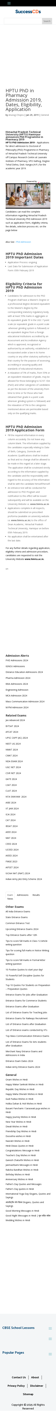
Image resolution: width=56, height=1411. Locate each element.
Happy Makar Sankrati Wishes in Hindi (24, 1084)
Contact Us (19, 1377)
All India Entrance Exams (18, 911)
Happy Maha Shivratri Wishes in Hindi (24, 1094)
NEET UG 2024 (13, 743)
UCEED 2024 (12, 849)
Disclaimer (36, 1386)
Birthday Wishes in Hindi (18, 1174)
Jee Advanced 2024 (15, 720)
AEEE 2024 (11, 832)
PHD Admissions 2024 (17, 660)
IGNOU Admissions (15, 666)
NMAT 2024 (12, 749)
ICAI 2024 (11, 814)
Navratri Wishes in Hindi (17, 1140)
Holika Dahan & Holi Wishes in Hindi (24, 1103)
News (10, 898)
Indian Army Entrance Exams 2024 (23, 1066)
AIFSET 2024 (12, 867)
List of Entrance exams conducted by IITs (26, 1030)
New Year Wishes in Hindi (18, 1121)
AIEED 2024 (12, 855)
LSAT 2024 (11, 784)
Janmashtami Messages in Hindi (22, 1164)
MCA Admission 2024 (16, 695)
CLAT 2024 (11, 790)
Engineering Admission (17, 689)
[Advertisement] (28, 54)
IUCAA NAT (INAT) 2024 (18, 873)
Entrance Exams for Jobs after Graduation (27, 994)
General (45, 114)
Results (36, 894)
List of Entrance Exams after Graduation (26, 1024)
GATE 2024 (11, 779)
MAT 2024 (11, 837)
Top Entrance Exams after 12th (21, 935)
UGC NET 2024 (13, 767)
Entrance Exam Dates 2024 (19, 1061)
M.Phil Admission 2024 (17, 707)
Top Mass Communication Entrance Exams (27, 1035)
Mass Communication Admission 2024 (25, 701)
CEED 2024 (11, 843)
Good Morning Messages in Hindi (22, 1210)
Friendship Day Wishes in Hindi (21, 1131)
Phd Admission (23, 241)
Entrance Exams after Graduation (22, 1006)
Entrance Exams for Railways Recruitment (27, 1018)
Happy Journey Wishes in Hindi (21, 1116)
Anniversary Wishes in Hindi (19, 1179)
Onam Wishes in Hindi (17, 1079)
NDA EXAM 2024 (14, 761)
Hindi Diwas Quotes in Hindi (20, 1145)
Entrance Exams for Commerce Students (26, 1000)
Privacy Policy (16, 1386)
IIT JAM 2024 (12, 808)
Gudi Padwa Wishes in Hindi (19, 1098)
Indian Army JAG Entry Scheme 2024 (24, 879)
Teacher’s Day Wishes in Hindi (21, 1155)
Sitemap (28, 1394)
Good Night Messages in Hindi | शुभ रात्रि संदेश (28, 1215)
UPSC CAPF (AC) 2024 (17, 737)
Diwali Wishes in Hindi (16, 1126)
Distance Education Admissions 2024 (24, 672)
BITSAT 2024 (12, 726)
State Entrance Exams (17, 917)
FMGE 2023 (11, 861)
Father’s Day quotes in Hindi (20, 1188)
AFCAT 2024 (12, 731)
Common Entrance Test (18, 923)
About (35, 1377)
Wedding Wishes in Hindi (18, 1220)
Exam (10, 894)
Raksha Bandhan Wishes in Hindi (22, 1169)
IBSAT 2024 (12, 826)
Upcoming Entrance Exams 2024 (22, 929)
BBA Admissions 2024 (17, 683)
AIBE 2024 (11, 802)
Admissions (22, 894)
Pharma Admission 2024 (18, 677)
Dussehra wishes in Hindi (18, 1136)
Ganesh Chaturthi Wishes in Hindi (22, 1160)
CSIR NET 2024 (13, 773)
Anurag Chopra (16, 114)
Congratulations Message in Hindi (22, 1150)
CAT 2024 (11, 820)
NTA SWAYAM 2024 (16, 796)
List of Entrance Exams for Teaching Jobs (26, 1012)
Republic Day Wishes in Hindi (20, 1089)
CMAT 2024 (11, 755)
